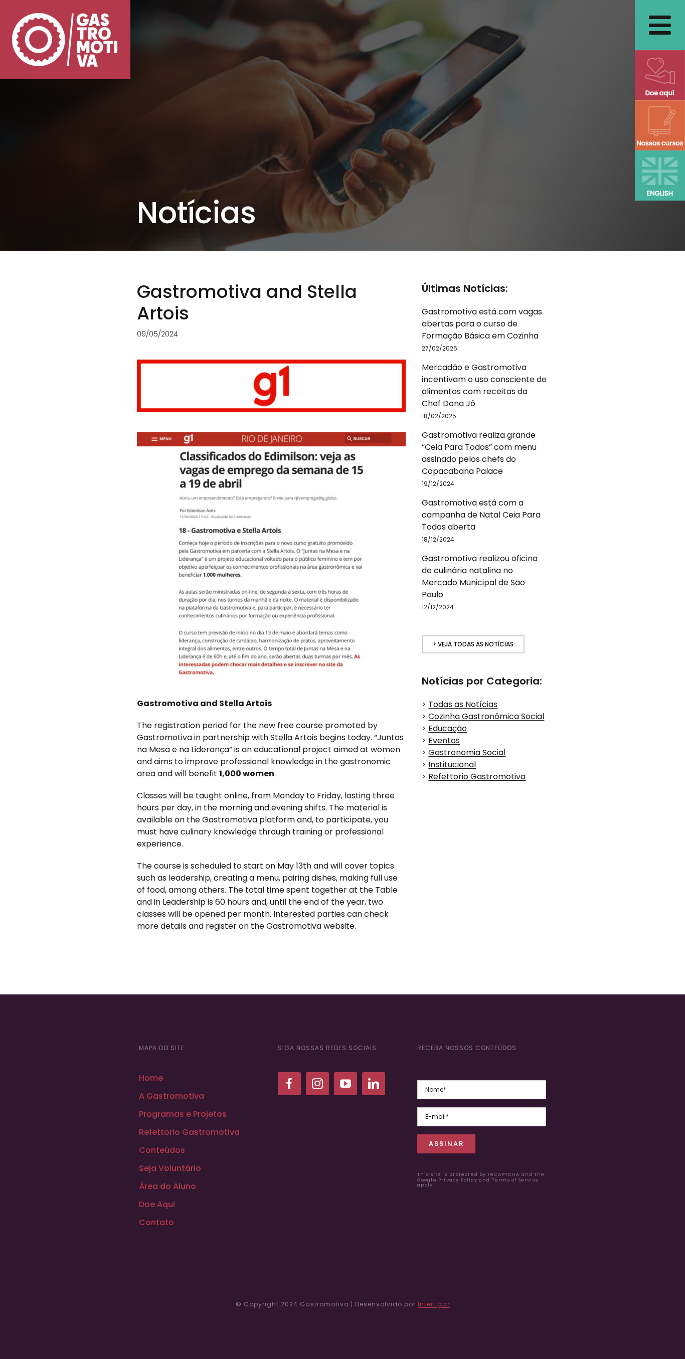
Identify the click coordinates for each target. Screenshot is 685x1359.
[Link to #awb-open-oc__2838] (660, 25)
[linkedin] (373, 1083)
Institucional (452, 764)
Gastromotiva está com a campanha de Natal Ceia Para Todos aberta (481, 515)
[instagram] (317, 1083)
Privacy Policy (457, 1180)
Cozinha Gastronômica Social (486, 716)
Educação (447, 728)
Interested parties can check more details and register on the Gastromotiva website (263, 920)
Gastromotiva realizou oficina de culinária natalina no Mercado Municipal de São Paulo (480, 576)
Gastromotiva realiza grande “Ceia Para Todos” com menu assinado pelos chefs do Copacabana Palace (479, 453)
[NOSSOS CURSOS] (660, 104)
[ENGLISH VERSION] (660, 154)
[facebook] (289, 1083)
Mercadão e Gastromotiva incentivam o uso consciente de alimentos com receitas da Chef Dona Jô (484, 385)
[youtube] (345, 1083)
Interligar (434, 1304)
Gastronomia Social (466, 752)
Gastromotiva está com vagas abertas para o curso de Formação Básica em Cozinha (482, 324)
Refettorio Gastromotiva (477, 776)
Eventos (444, 740)
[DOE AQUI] (660, 54)
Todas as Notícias (462, 704)
